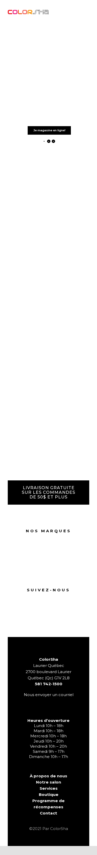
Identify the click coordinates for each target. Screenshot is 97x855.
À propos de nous (48, 775)
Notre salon (48, 782)
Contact (48, 813)
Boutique (48, 794)
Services (49, 788)
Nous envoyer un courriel (48, 694)
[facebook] (43, 598)
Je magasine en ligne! (49, 130)
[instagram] (53, 598)
